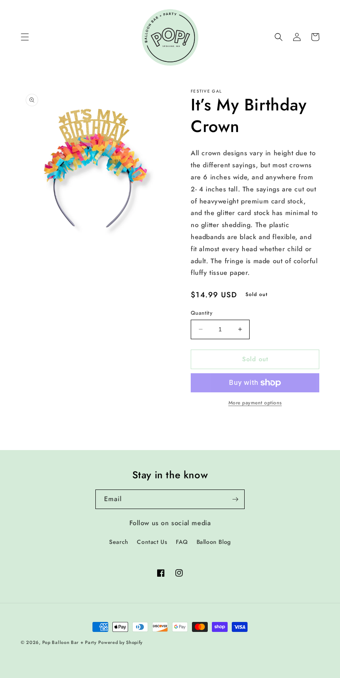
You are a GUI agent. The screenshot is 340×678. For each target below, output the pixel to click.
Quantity (201, 313)
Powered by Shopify (120, 642)
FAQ (182, 542)
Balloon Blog (214, 542)
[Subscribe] (235, 499)
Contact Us (152, 542)
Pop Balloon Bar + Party (69, 642)
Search (119, 542)
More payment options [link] (255, 402)
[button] (25, 37)
